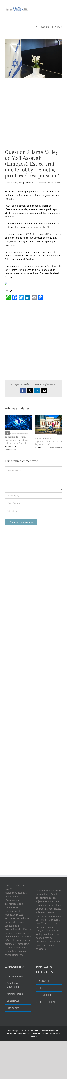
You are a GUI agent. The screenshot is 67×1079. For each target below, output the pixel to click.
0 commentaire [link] (56, 447)
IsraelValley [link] (35, 1030)
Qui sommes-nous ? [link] (17, 975)
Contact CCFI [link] (13, 1000)
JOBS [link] (40, 987)
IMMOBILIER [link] (44, 994)
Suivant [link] (56, 26)
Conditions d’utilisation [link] (13, 985)
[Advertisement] (33, 115)
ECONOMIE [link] (43, 980)
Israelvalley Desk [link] (15, 182)
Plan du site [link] (13, 1007)
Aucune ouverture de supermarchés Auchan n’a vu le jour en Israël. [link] (48, 441)
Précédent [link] (44, 26)
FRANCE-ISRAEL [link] (54, 182)
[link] (17, 8)
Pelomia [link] (33, 1036)
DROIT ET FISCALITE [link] (48, 1002)
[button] (7, 433)
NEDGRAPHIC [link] (42, 1033)
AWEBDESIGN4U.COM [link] (26, 1033)
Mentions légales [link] (15, 993)
